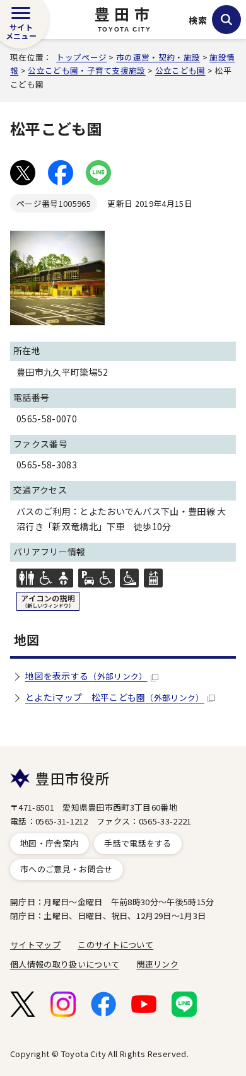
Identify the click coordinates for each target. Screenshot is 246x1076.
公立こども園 (180, 70)
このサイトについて (115, 945)
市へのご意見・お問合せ (66, 869)
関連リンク (158, 964)
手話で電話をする (138, 843)
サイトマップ (35, 945)
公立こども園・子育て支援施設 (86, 70)
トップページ (81, 57)
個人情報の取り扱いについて (64, 964)
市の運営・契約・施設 (158, 57)
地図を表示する (86, 675)
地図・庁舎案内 (49, 843)
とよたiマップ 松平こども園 (114, 697)
